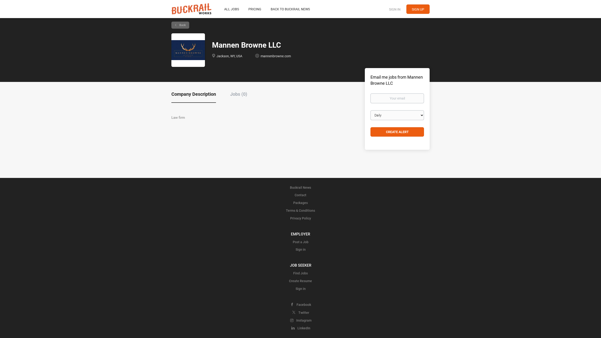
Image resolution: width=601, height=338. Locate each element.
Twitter (303, 313)
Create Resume (300, 281)
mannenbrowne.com (276, 56)
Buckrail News (300, 187)
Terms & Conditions (300, 210)
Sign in (395, 9)
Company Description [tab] (193, 94)
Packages (300, 203)
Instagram (304, 320)
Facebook (304, 305)
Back (182, 25)
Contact (300, 195)
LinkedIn (303, 328)
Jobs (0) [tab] (238, 94)
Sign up (418, 9)
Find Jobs (300, 273)
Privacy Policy (300, 218)
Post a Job (300, 242)
